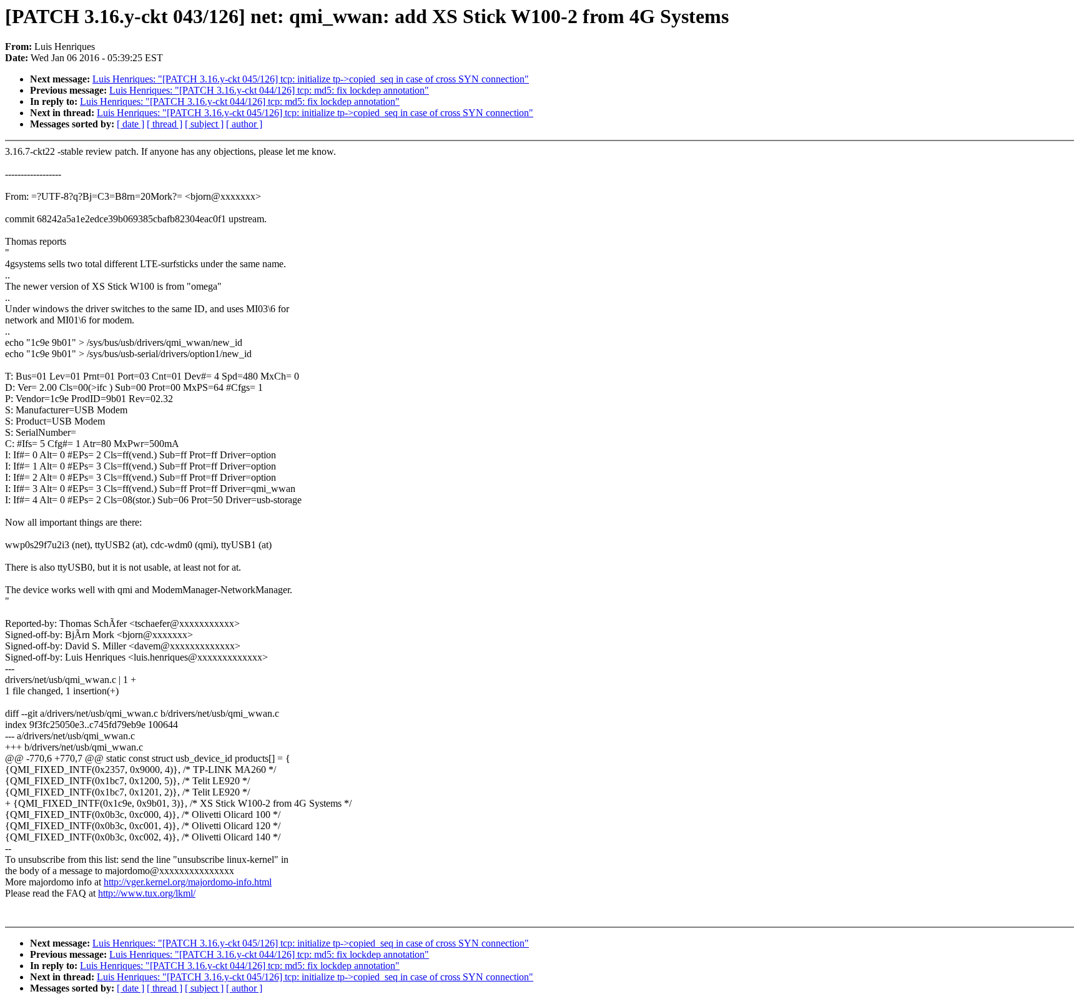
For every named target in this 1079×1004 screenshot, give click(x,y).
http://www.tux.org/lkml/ (146, 893)
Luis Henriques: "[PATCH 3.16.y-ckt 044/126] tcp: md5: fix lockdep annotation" (269, 90)
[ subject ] (204, 124)
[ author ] (244, 124)
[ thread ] (164, 124)
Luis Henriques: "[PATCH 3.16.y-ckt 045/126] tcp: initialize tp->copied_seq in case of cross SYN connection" (310, 79)
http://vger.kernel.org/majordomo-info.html (188, 882)
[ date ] (130, 124)
